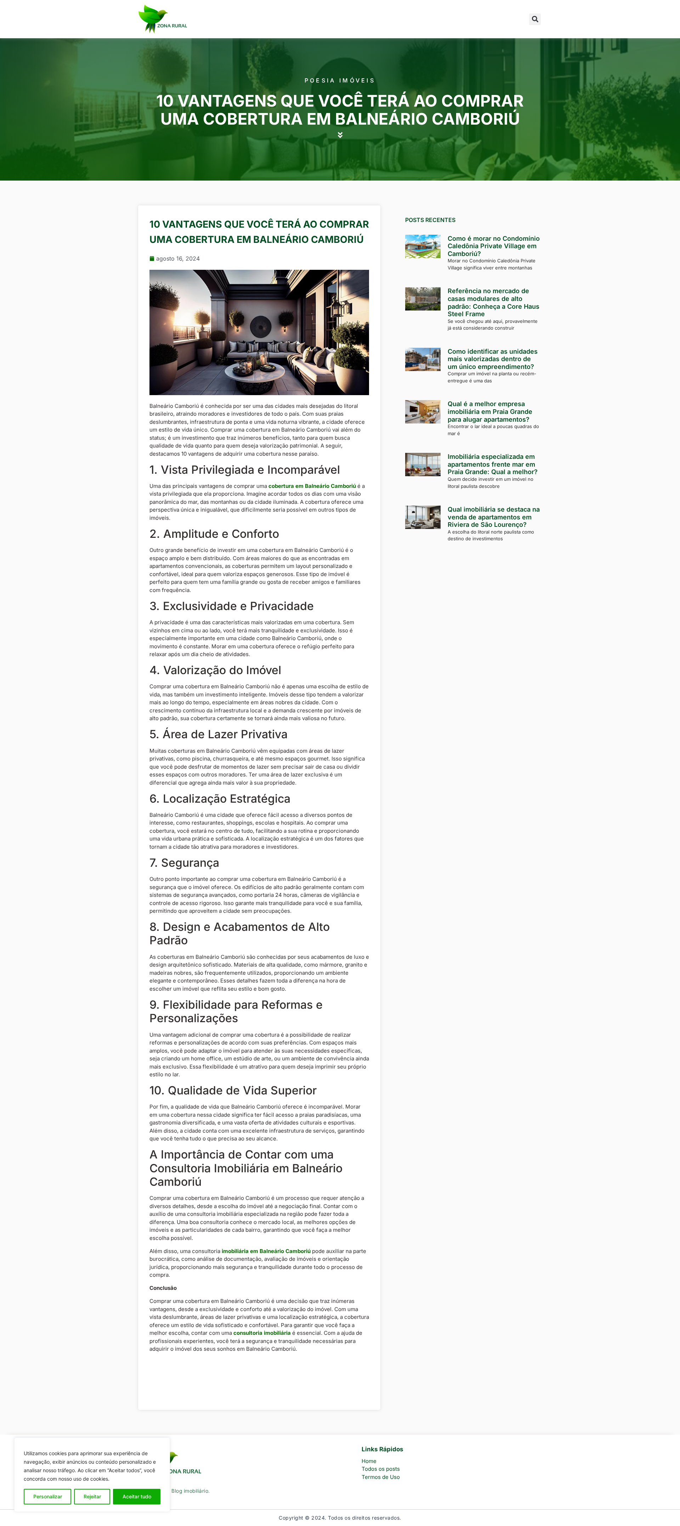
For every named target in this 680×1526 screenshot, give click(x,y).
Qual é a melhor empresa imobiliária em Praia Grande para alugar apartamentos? (490, 411)
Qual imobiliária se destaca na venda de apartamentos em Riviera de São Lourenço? (494, 517)
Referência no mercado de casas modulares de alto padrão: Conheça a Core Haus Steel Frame (493, 302)
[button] (535, 19)
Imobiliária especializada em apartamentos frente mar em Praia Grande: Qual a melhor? (493, 464)
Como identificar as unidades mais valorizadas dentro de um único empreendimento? (493, 359)
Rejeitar (92, 1496)
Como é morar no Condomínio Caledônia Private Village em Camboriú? (494, 246)
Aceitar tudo (137, 1496)
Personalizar (47, 1496)
